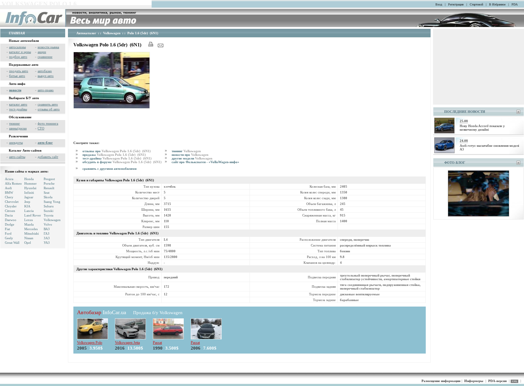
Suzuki (48, 211)
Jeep (27, 201)
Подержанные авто (24, 64)
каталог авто (18, 104)
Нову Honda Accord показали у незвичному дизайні (482, 127)
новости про (190, 154)
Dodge (9, 224)
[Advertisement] (183, 123)
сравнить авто (48, 104)
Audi (8, 188)
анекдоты (16, 142)
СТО (41, 128)
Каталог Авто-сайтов (25, 150)
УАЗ (47, 242)
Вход (438, 4)
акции (42, 52)
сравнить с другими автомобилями (109, 168)
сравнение (45, 57)
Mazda (29, 224)
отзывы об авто (49, 109)
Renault (49, 188)
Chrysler (11, 206)
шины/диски (18, 128)
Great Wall (12, 242)
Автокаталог (86, 33)
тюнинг (14, 123)
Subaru (49, 206)
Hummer (30, 183)
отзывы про (117, 151)
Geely (9, 238)
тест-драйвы (18, 109)
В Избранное (497, 4)
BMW (9, 192)
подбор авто (18, 57)
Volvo (48, 224)
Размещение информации (441, 381)
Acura (9, 179)
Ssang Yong (52, 201)
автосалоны (17, 47)
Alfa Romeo (13, 183)
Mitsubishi (31, 233)
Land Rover (32, 215)
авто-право (46, 90)
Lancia (29, 211)
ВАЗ (47, 229)
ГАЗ (46, 233)
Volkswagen (52, 220)
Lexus (28, 220)
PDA (515, 4)
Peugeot (49, 179)
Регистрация (456, 4)
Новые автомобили (24, 40)
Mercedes (31, 229)
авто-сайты (17, 157)
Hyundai (30, 188)
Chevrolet (11, 201)
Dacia (9, 215)
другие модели (192, 158)
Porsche (49, 183)
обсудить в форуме (122, 162)
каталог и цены (20, 52)
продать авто (18, 71)
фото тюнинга (48, 123)
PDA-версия (497, 381)
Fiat (7, 229)
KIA (27, 206)
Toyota (48, 215)
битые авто (17, 76)
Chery (9, 197)
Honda (29, 179)
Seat (46, 192)
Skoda (48, 197)
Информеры (473, 381)
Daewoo (10, 220)
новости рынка (48, 47)
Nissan (28, 238)
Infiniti (29, 192)
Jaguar (28, 197)
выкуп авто (46, 76)
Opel (27, 242)
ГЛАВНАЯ (17, 33)
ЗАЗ (47, 238)
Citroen (10, 211)
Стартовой (476, 4)
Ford (8, 233)
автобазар (45, 71)
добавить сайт (48, 157)
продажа (114, 154)
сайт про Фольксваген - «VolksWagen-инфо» (205, 162)
